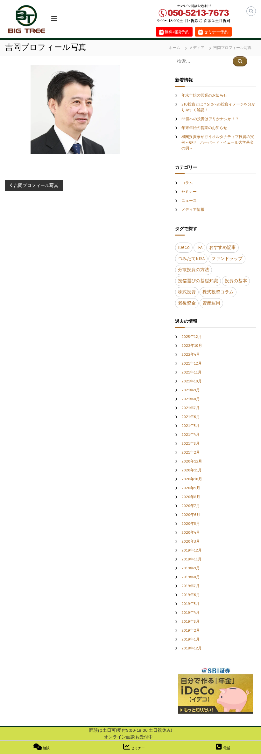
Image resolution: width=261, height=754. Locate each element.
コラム (187, 183)
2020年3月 (190, 541)
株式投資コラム (218, 292)
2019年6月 (190, 595)
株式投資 (187, 292)
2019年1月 (190, 639)
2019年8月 (190, 577)
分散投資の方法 (193, 269)
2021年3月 (190, 443)
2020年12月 (191, 461)
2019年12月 (191, 550)
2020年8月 (190, 497)
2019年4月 (190, 612)
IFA (199, 247)
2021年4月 (190, 434)
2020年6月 (190, 514)
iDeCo (184, 247)
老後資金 (187, 303)
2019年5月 (190, 603)
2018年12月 (191, 648)
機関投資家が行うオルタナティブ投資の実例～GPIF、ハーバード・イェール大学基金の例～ (217, 142)
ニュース (189, 200)
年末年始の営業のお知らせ (204, 95)
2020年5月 (190, 523)
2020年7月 (190, 506)
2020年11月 (191, 470)
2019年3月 (190, 621)
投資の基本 (236, 281)
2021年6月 (190, 417)
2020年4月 (190, 532)
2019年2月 (190, 630)
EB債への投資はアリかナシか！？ (210, 119)
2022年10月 (191, 345)
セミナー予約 (216, 32)
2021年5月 (190, 425)
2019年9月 (190, 568)
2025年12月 (191, 336)
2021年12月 (191, 363)
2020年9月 (190, 488)
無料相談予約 (176, 32)
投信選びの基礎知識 (198, 281)
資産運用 (211, 303)
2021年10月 (191, 381)
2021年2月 (190, 452)
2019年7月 (190, 586)
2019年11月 (191, 559)
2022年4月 (190, 354)
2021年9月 (190, 390)
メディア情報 (192, 209)
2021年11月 (191, 372)
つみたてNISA (191, 258)
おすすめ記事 (222, 247)
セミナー (189, 191)
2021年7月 (190, 408)
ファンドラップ (227, 258)
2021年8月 (190, 399)
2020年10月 (191, 479)
